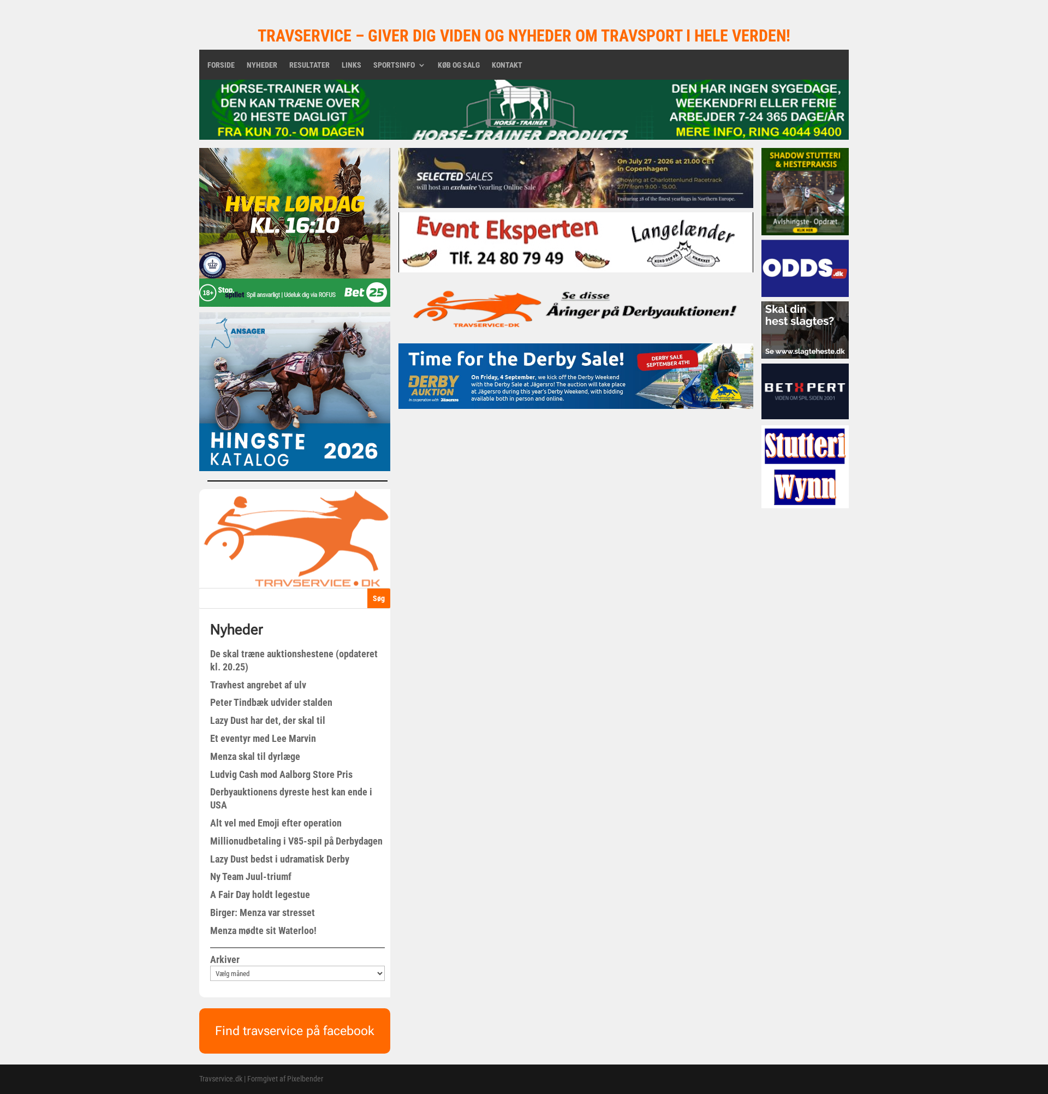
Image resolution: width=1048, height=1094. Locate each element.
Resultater (309, 65)
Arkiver (225, 959)
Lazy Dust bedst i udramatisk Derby (279, 859)
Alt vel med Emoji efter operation (276, 823)
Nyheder (262, 65)
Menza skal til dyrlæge (255, 756)
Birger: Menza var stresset (262, 912)
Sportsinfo (394, 65)
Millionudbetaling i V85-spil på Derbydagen (296, 841)
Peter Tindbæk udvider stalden (271, 702)
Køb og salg (459, 65)
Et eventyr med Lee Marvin (263, 738)
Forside (221, 65)
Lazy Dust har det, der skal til (267, 720)
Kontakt (507, 65)
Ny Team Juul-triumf (250, 876)
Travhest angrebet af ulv (258, 685)
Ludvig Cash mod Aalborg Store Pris (281, 774)
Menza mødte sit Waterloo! (263, 930)
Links (351, 65)
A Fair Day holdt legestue (260, 894)
